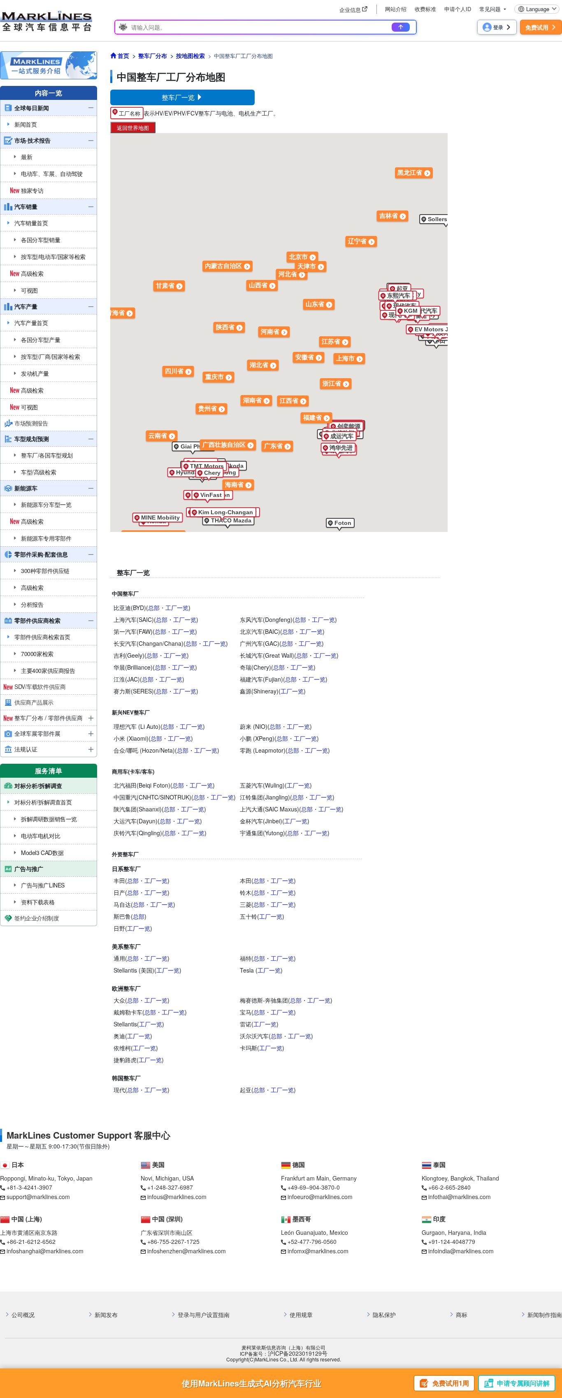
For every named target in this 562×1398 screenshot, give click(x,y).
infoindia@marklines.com (461, 1251)
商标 (461, 1314)
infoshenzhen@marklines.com (186, 1251)
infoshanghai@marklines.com (45, 1251)
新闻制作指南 (544, 1314)
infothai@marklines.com (459, 1196)
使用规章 (301, 1314)
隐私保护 (384, 1314)
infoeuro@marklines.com (320, 1196)
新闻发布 (106, 1314)
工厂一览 (176, 607)
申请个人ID (457, 9)
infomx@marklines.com (318, 1251)
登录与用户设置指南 (204, 1314)
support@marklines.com (38, 1196)
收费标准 (425, 9)
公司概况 (23, 1314)
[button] (193, 446)
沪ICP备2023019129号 (297, 1353)
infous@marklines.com (177, 1196)
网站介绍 (395, 9)
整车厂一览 (179, 97)
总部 (154, 607)
